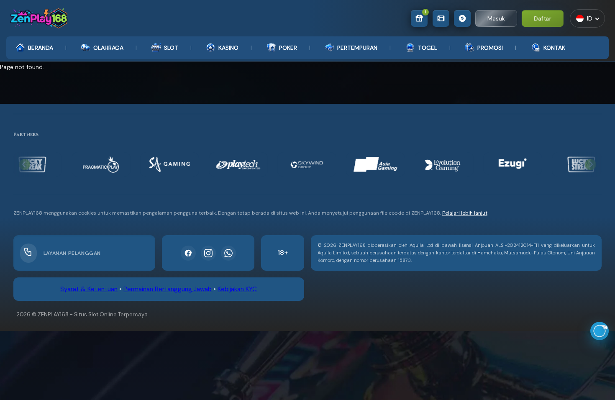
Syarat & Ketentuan (89, 289)
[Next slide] (590, 164)
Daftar (542, 18)
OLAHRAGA (108, 47)
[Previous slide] (24, 164)
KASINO (228, 47)
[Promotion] (441, 18)
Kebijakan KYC (237, 289)
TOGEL (427, 47)
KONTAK (554, 47)
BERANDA (40, 47)
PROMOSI (490, 47)
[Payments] (462, 18)
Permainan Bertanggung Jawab (167, 289)
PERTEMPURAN (357, 47)
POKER (288, 47)
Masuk (496, 18)
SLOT (171, 47)
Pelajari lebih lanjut (464, 213)
